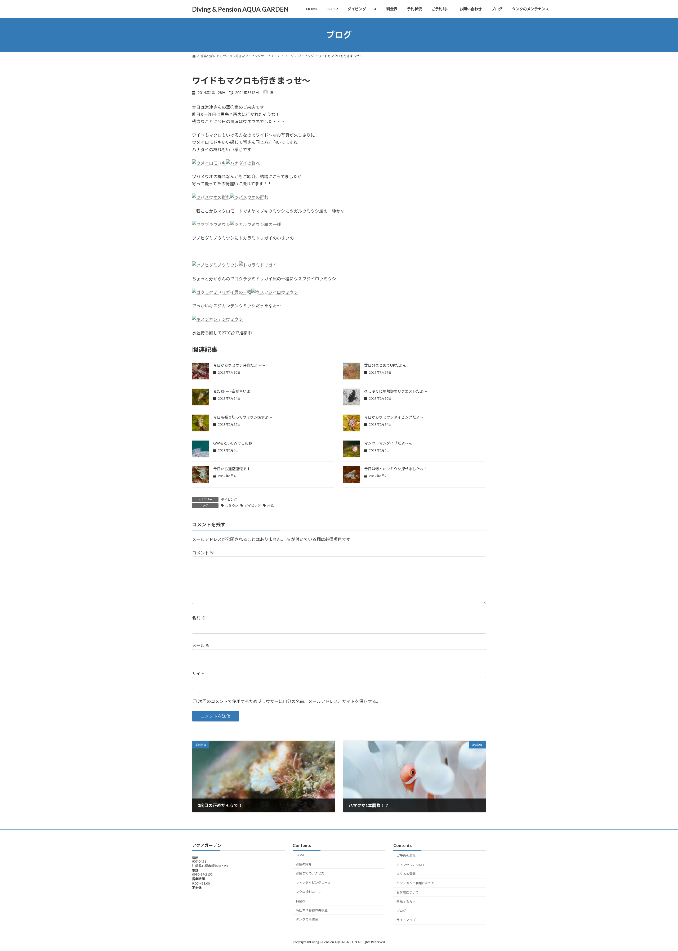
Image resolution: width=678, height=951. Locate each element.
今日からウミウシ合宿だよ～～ (239, 365)
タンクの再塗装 (307, 919)
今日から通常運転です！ (233, 468)
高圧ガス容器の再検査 (312, 910)
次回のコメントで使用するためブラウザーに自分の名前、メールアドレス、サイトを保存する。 (289, 700)
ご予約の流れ (406, 855)
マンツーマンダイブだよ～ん (388, 443)
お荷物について (407, 892)
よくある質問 (406, 874)
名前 (199, 617)
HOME (301, 855)
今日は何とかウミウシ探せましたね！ (395, 468)
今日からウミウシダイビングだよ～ (393, 417)
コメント (203, 552)
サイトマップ (406, 920)
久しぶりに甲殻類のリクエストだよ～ (395, 391)
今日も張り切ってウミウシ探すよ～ (242, 417)
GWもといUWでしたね (232, 443)
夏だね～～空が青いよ (231, 391)
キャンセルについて (410, 865)
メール (201, 645)
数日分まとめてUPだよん (385, 365)
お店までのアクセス (310, 873)
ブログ (401, 911)
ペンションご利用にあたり (415, 883)
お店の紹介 (304, 864)
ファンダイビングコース (313, 883)
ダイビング (229, 499)
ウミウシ (231, 506)
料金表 (300, 901)
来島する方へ (406, 901)
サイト (198, 673)
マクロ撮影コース (308, 892)
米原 (270, 506)
